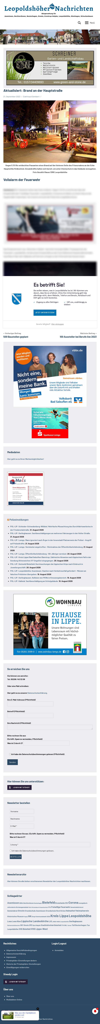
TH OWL (64, 925)
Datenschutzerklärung (16, 953)
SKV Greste (24, 925)
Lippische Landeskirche (35, 921)
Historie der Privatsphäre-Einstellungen (23, 964)
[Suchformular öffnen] (79, 23)
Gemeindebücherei (76, 907)
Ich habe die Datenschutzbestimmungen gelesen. (32, 850)
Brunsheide (60, 903)
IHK (29, 916)
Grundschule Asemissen (35, 911)
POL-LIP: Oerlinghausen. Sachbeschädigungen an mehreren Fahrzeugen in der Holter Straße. (50, 533)
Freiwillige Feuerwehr (60, 907)
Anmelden (59, 950)
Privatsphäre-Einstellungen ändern (21, 960)
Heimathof (70, 910)
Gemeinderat (12, 911)
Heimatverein (82, 910)
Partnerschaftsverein (13, 925)
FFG (49, 907)
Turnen (69, 925)
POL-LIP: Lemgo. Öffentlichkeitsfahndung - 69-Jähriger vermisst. (38, 554)
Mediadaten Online (14, 999)
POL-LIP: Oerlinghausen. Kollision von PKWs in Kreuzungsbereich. (38, 577)
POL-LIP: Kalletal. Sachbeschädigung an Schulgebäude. (34, 581)
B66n (21, 903)
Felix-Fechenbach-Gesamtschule (38, 907)
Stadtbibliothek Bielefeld (51, 925)
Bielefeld (48, 902)
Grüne (63, 911)
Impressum (11, 957)
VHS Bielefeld (24, 929)
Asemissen (13, 902)
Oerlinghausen (75, 921)
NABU (54, 921)
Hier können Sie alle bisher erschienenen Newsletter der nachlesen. (49, 881)
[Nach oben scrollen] (95, 1019)
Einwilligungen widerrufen (17, 967)
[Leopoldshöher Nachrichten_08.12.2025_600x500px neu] (50, 654)
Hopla (26, 916)
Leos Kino (16, 921)
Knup (33, 916)
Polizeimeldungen (19, 519)
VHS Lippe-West (39, 928)
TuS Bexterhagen (79, 925)
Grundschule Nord (53, 911)
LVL (51, 921)
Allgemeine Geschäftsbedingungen (21, 950)
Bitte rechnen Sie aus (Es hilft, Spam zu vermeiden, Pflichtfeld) (24, 739)
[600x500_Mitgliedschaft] (50, 406)
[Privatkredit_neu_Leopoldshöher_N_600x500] (50, 437)
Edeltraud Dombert (31, 96)
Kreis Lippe (59, 916)
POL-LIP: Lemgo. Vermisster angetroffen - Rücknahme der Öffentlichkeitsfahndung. (46, 547)
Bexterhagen (38, 903)
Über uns (10, 996)
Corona (73, 902)
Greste (21, 910)
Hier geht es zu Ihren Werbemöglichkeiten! (25, 459)
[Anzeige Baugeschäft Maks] (25, 505)
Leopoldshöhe (80, 916)
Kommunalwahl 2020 (43, 916)
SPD (30, 925)
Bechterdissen (28, 903)
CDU (66, 903)
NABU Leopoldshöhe (63, 921)
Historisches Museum (15, 916)
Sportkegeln (36, 925)
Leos (9, 921)
